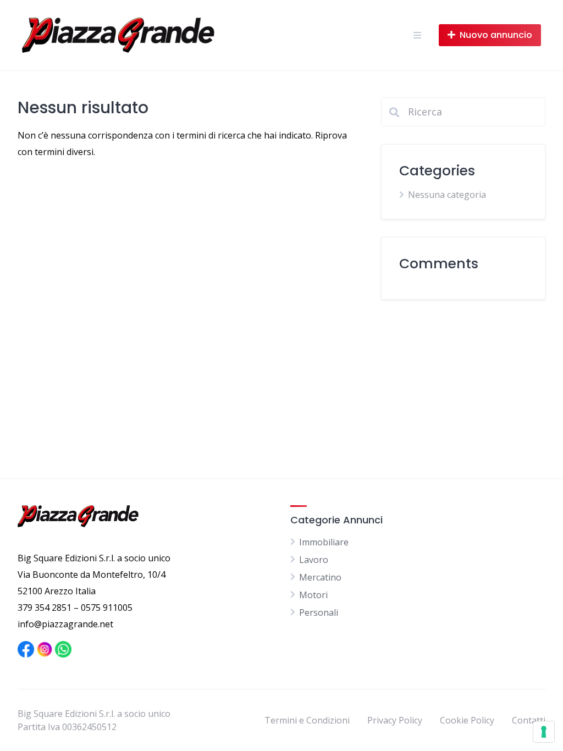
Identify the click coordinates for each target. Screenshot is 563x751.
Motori (313, 595)
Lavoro (313, 560)
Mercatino (320, 577)
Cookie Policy (467, 720)
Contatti (528, 720)
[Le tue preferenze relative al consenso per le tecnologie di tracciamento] (543, 731)
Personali (318, 612)
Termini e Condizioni (307, 720)
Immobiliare (324, 542)
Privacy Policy (394, 720)
